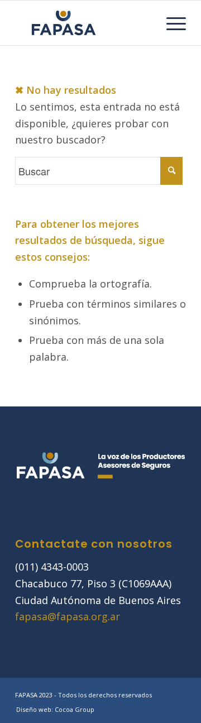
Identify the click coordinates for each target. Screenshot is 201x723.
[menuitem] (170, 23)
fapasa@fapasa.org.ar (67, 616)
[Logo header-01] (83, 23)
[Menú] (170, 23)
